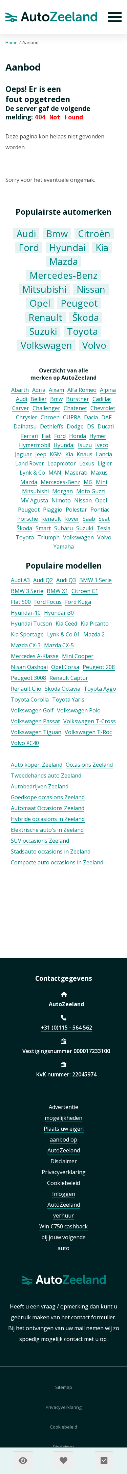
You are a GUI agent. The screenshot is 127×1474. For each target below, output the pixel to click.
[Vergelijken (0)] (104, 1460)
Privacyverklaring (64, 1407)
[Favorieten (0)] (63, 1460)
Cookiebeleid (63, 1427)
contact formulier (93, 1317)
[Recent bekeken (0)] (23, 1460)
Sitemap (63, 1387)
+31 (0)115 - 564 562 (66, 1027)
